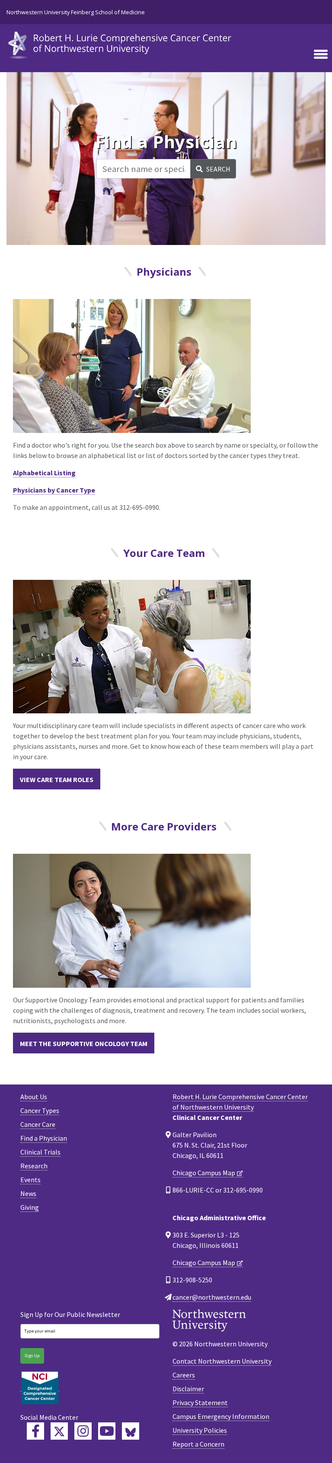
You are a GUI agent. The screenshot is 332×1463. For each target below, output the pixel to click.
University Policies (199, 1430)
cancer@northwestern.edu (211, 1297)
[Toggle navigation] (321, 55)
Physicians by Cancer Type (54, 490)
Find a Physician (43, 1138)
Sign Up (32, 1355)
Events (30, 1179)
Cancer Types (39, 1110)
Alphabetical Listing (44, 472)
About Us (33, 1096)
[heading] (121, 44)
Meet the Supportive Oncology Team (83, 1043)
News (28, 1193)
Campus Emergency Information (220, 1416)
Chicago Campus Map (203, 1172)
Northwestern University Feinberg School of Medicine (75, 12)
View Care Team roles (56, 779)
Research (34, 1165)
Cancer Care (37, 1124)
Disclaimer (188, 1388)
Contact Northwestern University (221, 1361)
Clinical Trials (40, 1152)
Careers (183, 1375)
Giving (29, 1207)
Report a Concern (198, 1444)
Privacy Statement (200, 1402)
